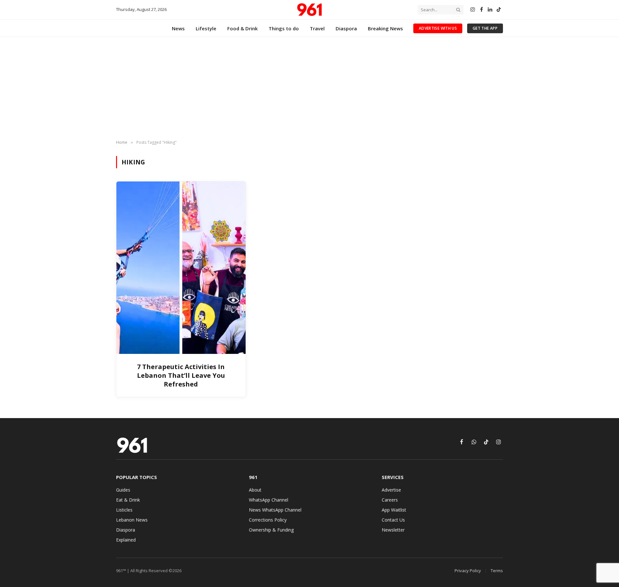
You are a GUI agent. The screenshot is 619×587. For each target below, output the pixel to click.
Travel (317, 28)
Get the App (485, 28)
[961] (309, 9)
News (178, 28)
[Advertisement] (309, 89)
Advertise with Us (438, 28)
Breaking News (385, 28)
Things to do (284, 28)
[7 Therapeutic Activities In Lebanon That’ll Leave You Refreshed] (181, 267)
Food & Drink (242, 28)
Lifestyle (206, 28)
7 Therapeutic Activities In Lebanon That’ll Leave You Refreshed (181, 375)
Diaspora (346, 28)
